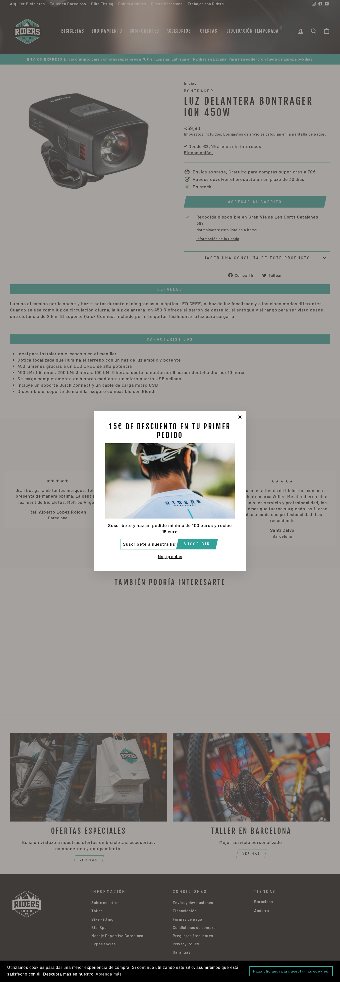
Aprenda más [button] (109, 974)
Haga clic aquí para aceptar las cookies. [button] (291, 971)
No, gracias (170, 556)
